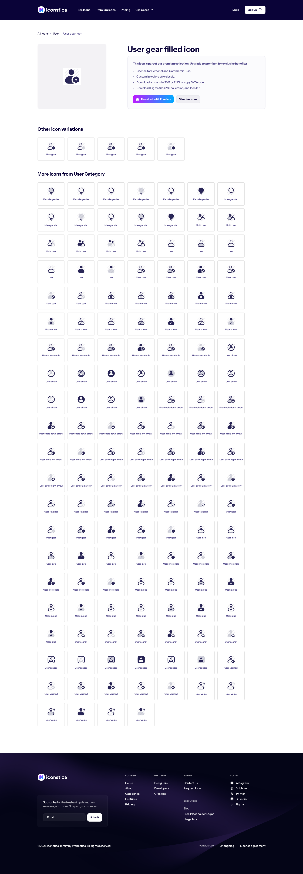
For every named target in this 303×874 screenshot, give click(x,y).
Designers (161, 783)
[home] (52, 9)
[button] (146, 10)
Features (131, 799)
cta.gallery (190, 819)
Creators (160, 793)
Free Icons (83, 10)
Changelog (227, 846)
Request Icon (192, 788)
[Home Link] (52, 777)
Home (129, 783)
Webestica (79, 846)
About (129, 788)
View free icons (188, 99)
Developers (161, 788)
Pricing (125, 10)
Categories (132, 793)
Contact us (191, 783)
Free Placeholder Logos (199, 814)
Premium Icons (106, 10)
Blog (186, 808)
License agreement (252, 846)
